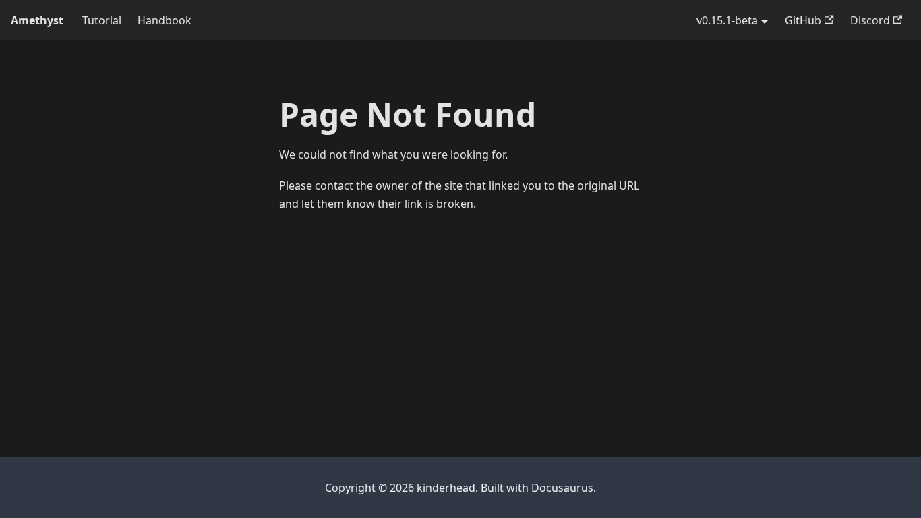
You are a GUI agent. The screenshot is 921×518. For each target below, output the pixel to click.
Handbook (164, 20)
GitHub (803, 20)
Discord (870, 20)
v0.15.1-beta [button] (727, 20)
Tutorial (101, 20)
